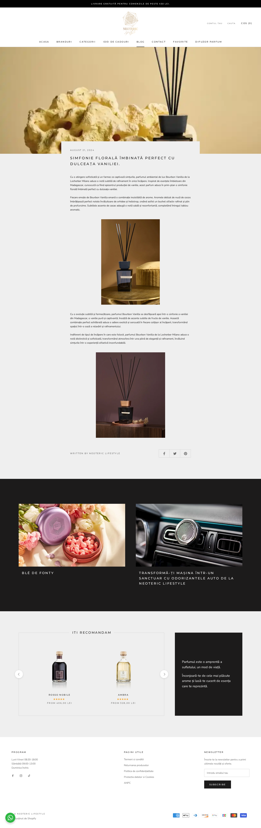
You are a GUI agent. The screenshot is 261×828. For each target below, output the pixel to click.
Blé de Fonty (38, 573)
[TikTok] (29, 775)
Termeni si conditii (134, 759)
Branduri (64, 41)
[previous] (19, 674)
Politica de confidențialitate (138, 771)
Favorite (180, 41)
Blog (141, 41)
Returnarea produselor (136, 765)
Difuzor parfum (208, 41)
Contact (159, 41)
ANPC (127, 783)
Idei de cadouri (116, 41)
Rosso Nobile (59, 694)
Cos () (246, 23)
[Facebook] (13, 775)
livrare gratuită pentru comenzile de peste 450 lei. (130, 3)
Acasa (44, 41)
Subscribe (217, 784)
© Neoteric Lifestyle (29, 814)
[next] (164, 674)
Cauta (231, 23)
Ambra (123, 694)
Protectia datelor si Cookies (139, 777)
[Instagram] (21, 775)
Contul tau (214, 23)
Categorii (88, 41)
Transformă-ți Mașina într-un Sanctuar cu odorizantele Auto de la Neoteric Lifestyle (186, 578)
